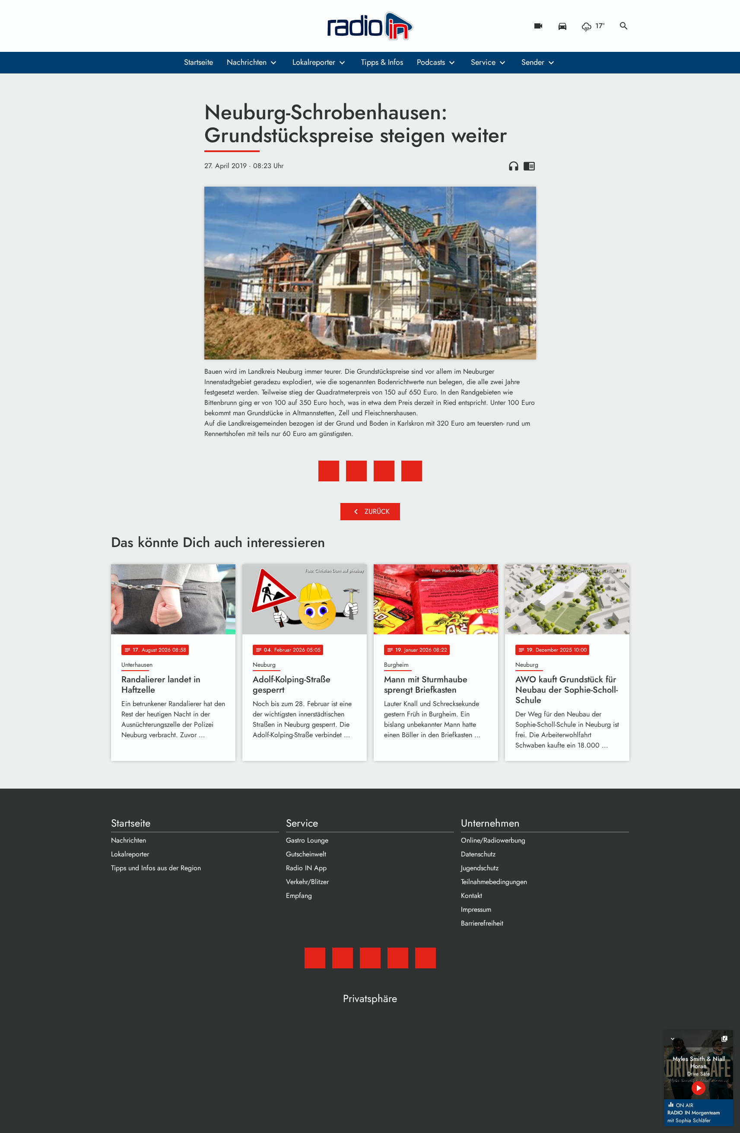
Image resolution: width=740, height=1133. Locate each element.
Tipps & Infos (382, 62)
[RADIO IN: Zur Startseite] (370, 26)
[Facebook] (137, 26)
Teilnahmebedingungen (494, 882)
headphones (514, 166)
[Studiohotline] (188, 26)
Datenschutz (478, 854)
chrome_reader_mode (529, 166)
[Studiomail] (119, 26)
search (624, 26)
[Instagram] (154, 26)
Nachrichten (247, 62)
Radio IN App (306, 868)
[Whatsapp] (171, 26)
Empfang (299, 896)
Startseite (198, 62)
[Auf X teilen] (356, 471)
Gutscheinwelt (306, 854)
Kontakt (471, 896)
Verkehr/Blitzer (307, 882)
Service (483, 62)
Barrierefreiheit (482, 923)
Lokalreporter (313, 62)
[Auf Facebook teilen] (328, 471)
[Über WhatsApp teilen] (384, 471)
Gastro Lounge (307, 840)
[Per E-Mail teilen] (411, 471)
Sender (532, 62)
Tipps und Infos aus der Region (156, 868)
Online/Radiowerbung (493, 840)
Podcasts (431, 62)
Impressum (476, 909)
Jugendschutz (480, 868)
